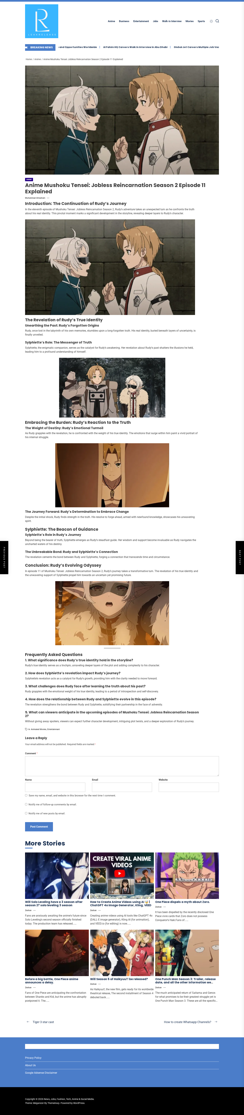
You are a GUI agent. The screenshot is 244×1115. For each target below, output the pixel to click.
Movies (190, 21)
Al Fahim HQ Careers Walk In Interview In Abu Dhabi (107, 47)
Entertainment (141, 21)
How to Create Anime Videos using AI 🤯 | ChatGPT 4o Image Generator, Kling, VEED (120, 903)
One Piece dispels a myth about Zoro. (182, 902)
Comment (31, 753)
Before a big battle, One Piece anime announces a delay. (51, 980)
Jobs (155, 21)
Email (95, 779)
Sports (201, 21)
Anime (111, 21)
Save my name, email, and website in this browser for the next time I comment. (72, 795)
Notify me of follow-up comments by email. (53, 804)
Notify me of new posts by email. (47, 813)
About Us (30, 1065)
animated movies (38, 729)
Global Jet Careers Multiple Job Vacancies (173, 47)
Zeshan (28, 910)
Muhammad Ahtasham (35, 198)
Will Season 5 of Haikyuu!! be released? (119, 979)
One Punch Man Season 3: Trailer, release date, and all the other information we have (185, 982)
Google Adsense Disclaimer (41, 1072)
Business (124, 21)
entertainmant (53, 729)
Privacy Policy (33, 1057)
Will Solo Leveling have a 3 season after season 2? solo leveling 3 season (54, 903)
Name (28, 779)
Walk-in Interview (172, 21)
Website (163, 779)
